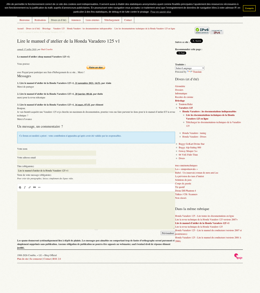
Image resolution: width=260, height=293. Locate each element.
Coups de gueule (183, 183)
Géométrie (180, 86)
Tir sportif (180, 187)
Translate (197, 71)
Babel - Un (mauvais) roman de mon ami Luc (196, 172)
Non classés (180, 197)
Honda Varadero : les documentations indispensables (89, 28)
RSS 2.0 (57, 258)
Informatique (181, 93)
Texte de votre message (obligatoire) (34, 174)
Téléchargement (111, 19)
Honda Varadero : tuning (194, 132)
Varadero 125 (59, 28)
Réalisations (40, 19)
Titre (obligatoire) (25, 166)
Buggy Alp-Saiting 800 (190, 147)
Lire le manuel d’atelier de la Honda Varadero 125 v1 (202, 223)
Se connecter (36, 258)
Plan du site (22, 258)
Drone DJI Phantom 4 (185, 190)
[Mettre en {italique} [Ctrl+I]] (24, 187)
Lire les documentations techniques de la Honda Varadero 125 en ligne (145, 28)
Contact (128, 19)
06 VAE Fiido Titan (188, 154)
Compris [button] (249, 8)
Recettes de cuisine (184, 96)
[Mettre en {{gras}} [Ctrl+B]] (19, 187)
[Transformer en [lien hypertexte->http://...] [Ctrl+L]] (29, 187)
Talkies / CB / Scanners (186, 194)
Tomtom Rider (186, 104)
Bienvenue (25, 19)
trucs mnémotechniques (186, 165)
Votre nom (22, 148)
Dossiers (179, 89)
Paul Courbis (47, 49)
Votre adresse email (26, 157)
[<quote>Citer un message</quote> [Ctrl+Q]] (34, 187)
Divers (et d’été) (58, 19)
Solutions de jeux (183, 179)
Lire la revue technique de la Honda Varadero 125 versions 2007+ (206, 219)
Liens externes (92, 19)
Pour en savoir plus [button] (160, 12)
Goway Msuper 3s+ (188, 151)
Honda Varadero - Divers (194, 136)
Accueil (20, 28)
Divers (182, 158)
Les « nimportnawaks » (186, 169)
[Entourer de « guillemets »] (39, 187)
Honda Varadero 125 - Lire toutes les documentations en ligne (204, 215)
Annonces (76, 19)
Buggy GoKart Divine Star (191, 143)
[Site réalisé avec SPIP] (238, 258)
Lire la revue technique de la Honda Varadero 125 (199, 226)
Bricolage (46, 28)
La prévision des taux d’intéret (189, 176)
